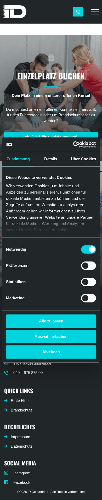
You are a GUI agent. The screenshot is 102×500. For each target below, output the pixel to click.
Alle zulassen (51, 321)
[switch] (88, 265)
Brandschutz (21, 410)
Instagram (22, 473)
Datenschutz (21, 446)
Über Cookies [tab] (83, 159)
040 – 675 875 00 (28, 372)
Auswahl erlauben (51, 336)
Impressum (20, 437)
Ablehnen (51, 352)
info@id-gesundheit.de (32, 363)
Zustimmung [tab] (18, 159)
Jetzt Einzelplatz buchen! (54, 136)
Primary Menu (96, 11)
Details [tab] (50, 159)
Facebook (21, 482)
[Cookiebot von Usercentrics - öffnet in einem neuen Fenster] (73, 144)
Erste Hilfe (20, 400)
